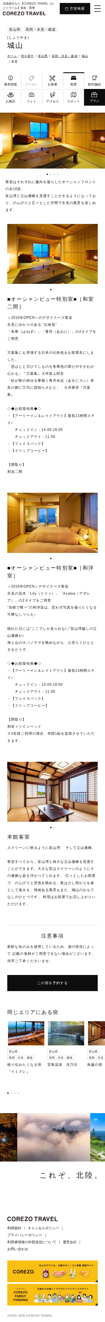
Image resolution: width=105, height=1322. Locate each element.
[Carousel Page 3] (54, 174)
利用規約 (14, 1228)
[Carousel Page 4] (57, 174)
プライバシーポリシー (24, 1235)
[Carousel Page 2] (50, 174)
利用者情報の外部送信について (31, 1242)
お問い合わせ (17, 1249)
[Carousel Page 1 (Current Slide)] (47, 174)
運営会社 (70, 1242)
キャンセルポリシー (43, 1228)
